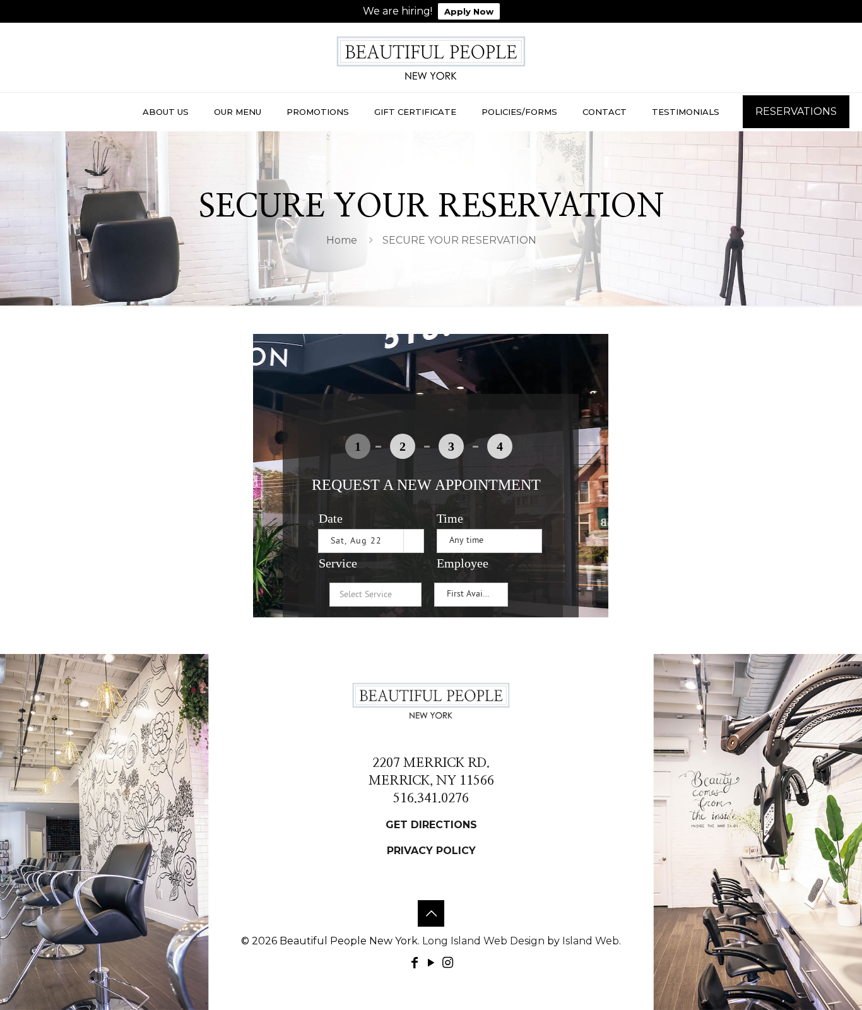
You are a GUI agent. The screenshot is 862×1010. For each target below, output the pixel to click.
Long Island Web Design (483, 941)
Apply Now (468, 11)
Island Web (590, 941)
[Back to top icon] (431, 913)
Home (341, 240)
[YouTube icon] (431, 962)
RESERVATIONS (796, 111)
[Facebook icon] (414, 962)
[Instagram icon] (447, 962)
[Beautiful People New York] (431, 57)
